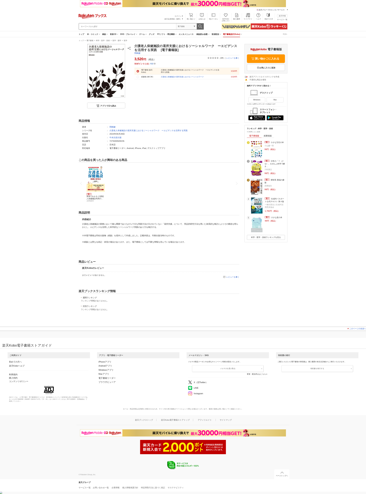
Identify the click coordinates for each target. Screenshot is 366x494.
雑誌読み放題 (202, 34)
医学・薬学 (117, 41)
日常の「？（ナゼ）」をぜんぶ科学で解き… (274, 163)
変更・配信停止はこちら (256, 374)
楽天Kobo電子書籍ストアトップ (175, 420)
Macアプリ (104, 374)
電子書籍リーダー (107, 378)
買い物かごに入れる (267, 58)
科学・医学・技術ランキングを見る (266, 237)
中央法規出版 (116, 137)
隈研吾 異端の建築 (274, 181)
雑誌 (104, 34)
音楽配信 (215, 34)
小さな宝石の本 (277, 142)
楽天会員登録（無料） (173, 19)
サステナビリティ (176, 487)
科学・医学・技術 (103, 41)
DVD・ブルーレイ (127, 34)
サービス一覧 (282, 20)
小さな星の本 (276, 217)
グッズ (151, 34)
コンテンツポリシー (18, 381)
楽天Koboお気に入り (226, 20)
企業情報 (116, 487)
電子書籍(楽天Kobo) (231, 34)
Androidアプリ (105, 366)
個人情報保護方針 (130, 487)
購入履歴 (236, 19)
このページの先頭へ (357, 329)
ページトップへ (282, 476)
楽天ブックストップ (144, 420)
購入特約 (13, 378)
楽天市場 (282, 16)
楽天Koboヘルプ (17, 366)
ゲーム (142, 34)
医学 (125, 41)
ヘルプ (258, 19)
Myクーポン (213, 19)
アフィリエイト (205, 420)
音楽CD (113, 34)
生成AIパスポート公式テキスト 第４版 (274, 200)
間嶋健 (137, 53)
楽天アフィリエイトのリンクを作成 (264, 77)
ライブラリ (248, 19)
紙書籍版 (268, 136)
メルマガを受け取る (227, 369)
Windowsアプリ (106, 370)
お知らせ (202, 19)
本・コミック (92, 34)
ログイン (178, 16)
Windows (256, 100)
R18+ (285, 34)
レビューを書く (232, 58)
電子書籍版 (254, 136)
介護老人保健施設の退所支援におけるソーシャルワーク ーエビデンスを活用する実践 (149, 130)
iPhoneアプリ (105, 362)
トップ (81, 34)
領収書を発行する (317, 369)
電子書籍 (89, 41)
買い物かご (191, 19)
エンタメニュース (186, 34)
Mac (275, 100)
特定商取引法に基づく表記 (153, 487)
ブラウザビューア (107, 382)
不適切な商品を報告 (257, 80)
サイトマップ (226, 420)
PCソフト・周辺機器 (166, 34)
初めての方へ (15, 362)
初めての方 (268, 19)
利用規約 (13, 374)
